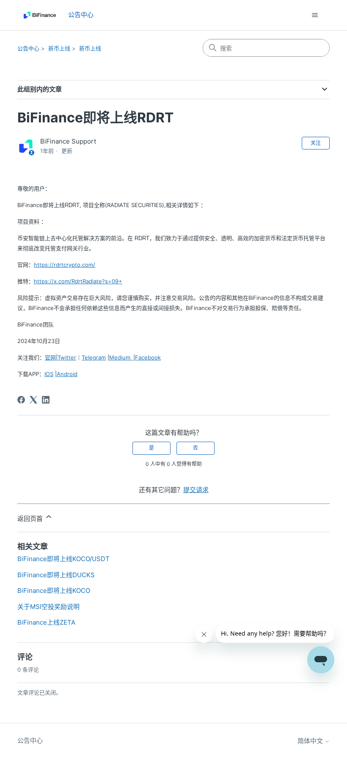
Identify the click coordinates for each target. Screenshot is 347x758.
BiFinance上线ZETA (46, 622)
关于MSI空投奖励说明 (48, 607)
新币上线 (59, 48)
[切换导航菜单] (315, 15)
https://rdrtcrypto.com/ (64, 264)
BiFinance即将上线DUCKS (56, 575)
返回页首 (30, 519)
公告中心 (28, 48)
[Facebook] (21, 400)
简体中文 (311, 740)
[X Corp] (33, 400)
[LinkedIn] (46, 400)
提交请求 (196, 490)
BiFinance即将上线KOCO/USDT (63, 559)
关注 (316, 143)
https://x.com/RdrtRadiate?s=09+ (78, 281)
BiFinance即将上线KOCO (53, 590)
